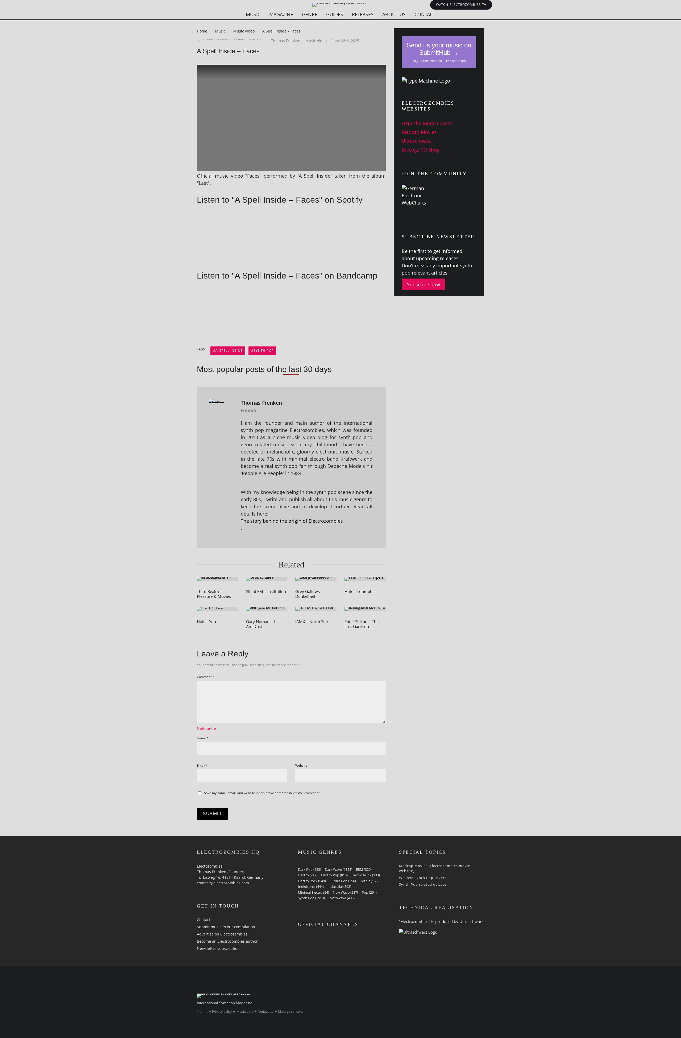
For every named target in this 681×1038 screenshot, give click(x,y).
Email (202, 765)
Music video (316, 40)
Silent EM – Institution (266, 591)
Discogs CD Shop (421, 149)
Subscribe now (423, 284)
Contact (424, 14)
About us (394, 14)
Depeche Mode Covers (427, 123)
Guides (334, 14)
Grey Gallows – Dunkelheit (309, 594)
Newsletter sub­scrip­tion (218, 948)
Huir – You (206, 621)
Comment (205, 677)
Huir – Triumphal (360, 591)
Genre (309, 14)
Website (301, 765)
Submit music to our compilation (226, 926)
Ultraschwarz (416, 141)
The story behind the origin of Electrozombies (292, 521)
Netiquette (206, 728)
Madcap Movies (419, 132)
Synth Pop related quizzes (423, 884)
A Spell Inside (229, 350)
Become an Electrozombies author (227, 941)
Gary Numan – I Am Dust (260, 624)
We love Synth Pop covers (422, 877)
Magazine (281, 14)
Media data (244, 1011)
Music (253, 14)
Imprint (202, 1011)
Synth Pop (264, 350)
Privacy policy (222, 1011)
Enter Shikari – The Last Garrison (361, 624)
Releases (362, 14)
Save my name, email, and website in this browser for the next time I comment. (262, 793)
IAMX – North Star (311, 621)
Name (203, 738)
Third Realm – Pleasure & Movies (214, 594)
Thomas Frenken (285, 40)
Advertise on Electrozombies (222, 934)
